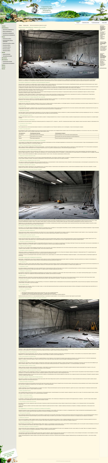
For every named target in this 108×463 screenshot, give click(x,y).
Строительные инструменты (8, 63)
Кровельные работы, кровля (8, 43)
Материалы (4, 57)
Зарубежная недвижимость (8, 33)
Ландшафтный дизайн (7, 55)
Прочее (3, 68)
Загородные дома (85, 22)
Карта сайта (104, 22)
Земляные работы (6, 50)
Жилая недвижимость (7, 31)
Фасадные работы (6, 45)
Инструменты (5, 59)
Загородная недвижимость (8, 29)
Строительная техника (7, 61)
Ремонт (3, 36)
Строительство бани (95, 22)
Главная (77, 22)
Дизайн (3, 52)
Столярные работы (7, 46)
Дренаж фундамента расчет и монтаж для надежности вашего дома (103, 56)
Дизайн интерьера (6, 54)
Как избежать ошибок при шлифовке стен (103, 43)
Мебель (3, 65)
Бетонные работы (6, 48)
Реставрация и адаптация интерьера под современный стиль (102, 28)
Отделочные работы (7, 38)
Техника (3, 66)
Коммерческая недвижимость (9, 34)
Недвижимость (5, 27)
